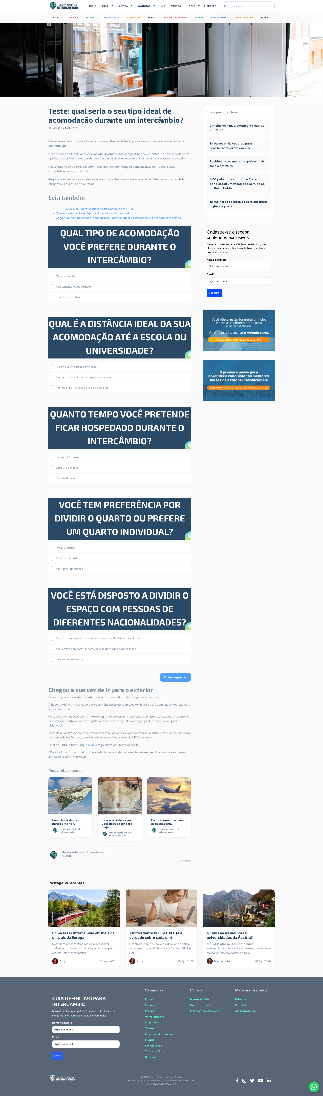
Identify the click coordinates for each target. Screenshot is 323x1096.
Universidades (154, 1016)
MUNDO (199, 17)
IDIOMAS (73, 17)
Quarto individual (66, 558)
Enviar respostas (175, 677)
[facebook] (237, 1080)
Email (211, 274)
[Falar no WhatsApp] (313, 1086)
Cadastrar (214, 292)
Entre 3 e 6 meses (67, 467)
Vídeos (176, 6)
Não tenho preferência (70, 568)
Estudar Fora (153, 1045)
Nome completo (217, 259)
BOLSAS (57, 17)
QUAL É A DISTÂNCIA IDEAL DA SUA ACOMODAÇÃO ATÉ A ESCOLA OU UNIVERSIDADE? (120, 337)
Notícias (150, 1057)
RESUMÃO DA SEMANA (175, 17)
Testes (149, 1028)
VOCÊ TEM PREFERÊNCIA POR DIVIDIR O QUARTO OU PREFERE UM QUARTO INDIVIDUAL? (120, 518)
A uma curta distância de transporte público (83, 377)
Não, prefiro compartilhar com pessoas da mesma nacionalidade (96, 649)
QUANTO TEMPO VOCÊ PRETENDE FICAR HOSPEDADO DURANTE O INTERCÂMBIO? (119, 427)
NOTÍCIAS (265, 17)
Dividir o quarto (65, 547)
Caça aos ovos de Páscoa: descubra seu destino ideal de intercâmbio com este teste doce (118, 218)
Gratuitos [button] (143, 6)
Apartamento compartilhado (74, 286)
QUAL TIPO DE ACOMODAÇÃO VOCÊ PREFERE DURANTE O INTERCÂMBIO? (119, 246)
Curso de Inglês (200, 1005)
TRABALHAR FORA (244, 17)
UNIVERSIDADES (111, 17)
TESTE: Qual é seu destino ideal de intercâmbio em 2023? (95, 209)
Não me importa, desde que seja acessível (82, 387)
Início (92, 6)
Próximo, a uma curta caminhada (76, 366)
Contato (210, 6)
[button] (111, 6)
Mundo (149, 1039)
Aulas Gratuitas (245, 1011)
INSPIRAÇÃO (133, 17)
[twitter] (252, 1080)
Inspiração (152, 1022)
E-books (240, 999)
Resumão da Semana (159, 1034)
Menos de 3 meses (67, 457)
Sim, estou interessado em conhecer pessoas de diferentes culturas (98, 638)
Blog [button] (105, 6)
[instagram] (244, 1080)
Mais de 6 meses (66, 478)
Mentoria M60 (199, 999)
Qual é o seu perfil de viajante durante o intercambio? (93, 213)
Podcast (240, 1005)
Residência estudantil (69, 297)
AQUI (91, 745)
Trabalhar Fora (154, 1051)
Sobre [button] (191, 6)
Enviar (57, 1055)
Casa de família (65, 276)
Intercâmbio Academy (205, 1011)
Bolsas (149, 999)
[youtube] (260, 1080)
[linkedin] (269, 1080)
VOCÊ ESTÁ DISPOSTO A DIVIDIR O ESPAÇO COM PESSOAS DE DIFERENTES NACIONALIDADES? (120, 608)
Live (162, 6)
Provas (149, 1011)
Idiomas (150, 1005)
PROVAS (90, 17)
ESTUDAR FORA (219, 17)
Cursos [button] (123, 6)
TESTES (152, 17)
